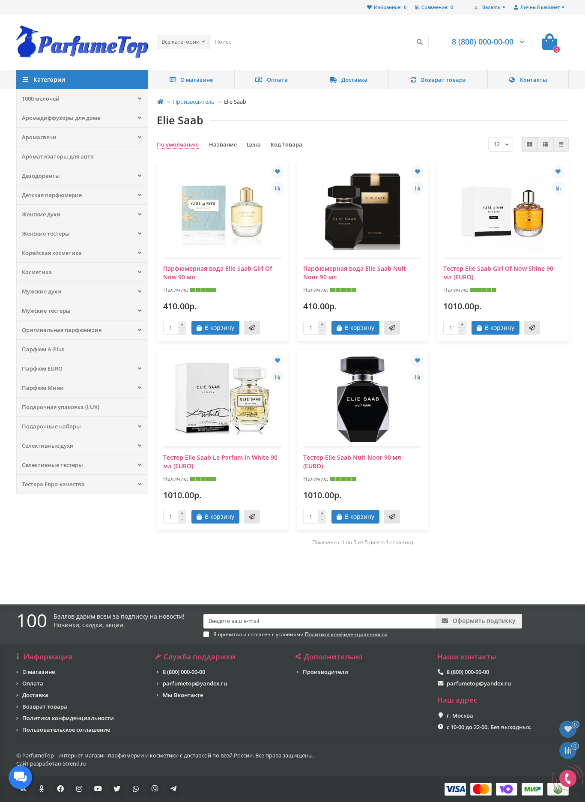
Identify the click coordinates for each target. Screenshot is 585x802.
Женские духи (41, 214)
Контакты (533, 80)
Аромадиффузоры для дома (61, 118)
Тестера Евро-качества (53, 484)
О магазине (196, 80)
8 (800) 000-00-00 (184, 672)
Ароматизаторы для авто (58, 156)
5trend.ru (75, 763)
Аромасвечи (39, 137)
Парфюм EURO (42, 368)
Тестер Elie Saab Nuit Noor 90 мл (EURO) (352, 461)
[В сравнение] (277, 188)
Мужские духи (41, 291)
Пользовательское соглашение (66, 729)
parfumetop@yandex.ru (195, 683)
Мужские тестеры (46, 310)
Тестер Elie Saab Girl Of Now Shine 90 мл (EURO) (498, 272)
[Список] (545, 144)
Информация (48, 657)
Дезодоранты (41, 176)
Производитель (194, 101)
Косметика (37, 272)
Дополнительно (333, 657)
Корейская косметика (52, 253)
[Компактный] (561, 144)
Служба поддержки (200, 657)
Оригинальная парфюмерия (61, 330)
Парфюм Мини (43, 388)
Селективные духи (48, 445)
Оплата (277, 80)
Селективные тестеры (52, 465)
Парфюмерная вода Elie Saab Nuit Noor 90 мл (354, 272)
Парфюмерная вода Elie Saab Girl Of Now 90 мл (217, 272)
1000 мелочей (41, 98)
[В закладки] (277, 171)
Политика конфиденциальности (68, 718)
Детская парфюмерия (52, 195)
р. (487, 7)
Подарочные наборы (51, 426)
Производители (325, 672)
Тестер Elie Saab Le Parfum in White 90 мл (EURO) (220, 461)
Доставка (354, 80)
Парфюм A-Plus (43, 349)
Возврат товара (443, 80)
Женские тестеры (46, 233)
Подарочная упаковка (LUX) (60, 407)
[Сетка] (530, 144)
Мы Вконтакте (183, 695)
